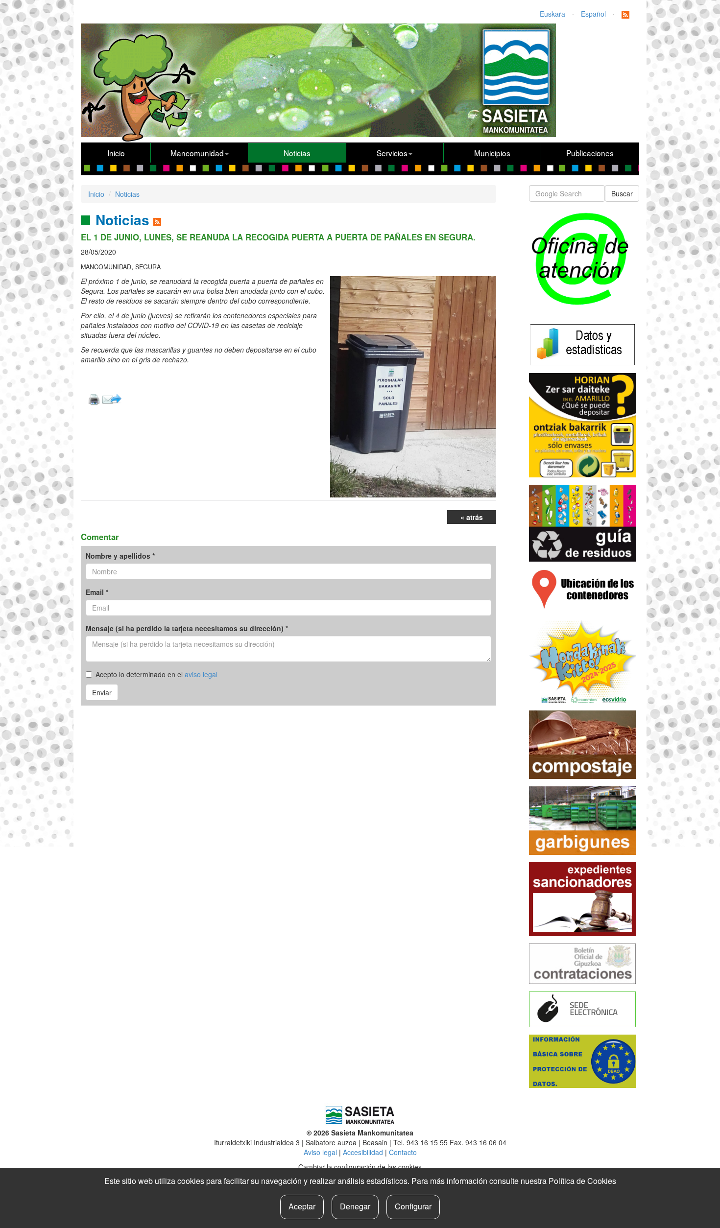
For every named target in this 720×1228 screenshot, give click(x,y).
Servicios (392, 152)
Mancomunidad (197, 152)
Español (593, 14)
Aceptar (301, 1206)
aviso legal (201, 674)
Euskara (552, 14)
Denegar (355, 1206)
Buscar (622, 193)
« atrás (471, 517)
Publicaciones (590, 152)
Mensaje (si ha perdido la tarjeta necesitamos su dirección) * (187, 628)
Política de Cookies (582, 1180)
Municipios (492, 152)
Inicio (116, 152)
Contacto (403, 1152)
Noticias (297, 152)
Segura (148, 266)
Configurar (413, 1206)
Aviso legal (320, 1152)
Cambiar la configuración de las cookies (360, 1167)
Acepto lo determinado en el (156, 674)
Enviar (102, 692)
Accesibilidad (363, 1152)
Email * (97, 592)
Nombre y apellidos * (120, 556)
